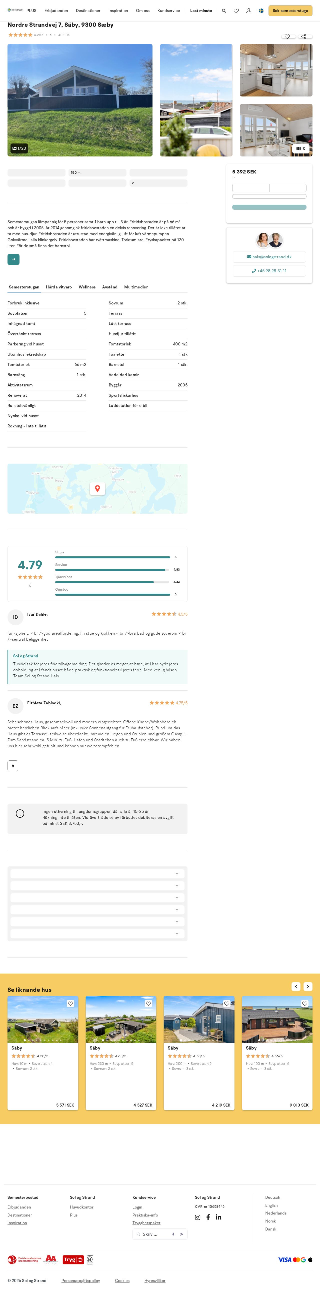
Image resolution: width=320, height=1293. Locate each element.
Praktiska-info (145, 1215)
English (271, 1205)
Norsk (270, 1221)
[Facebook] (208, 1217)
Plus (74, 1215)
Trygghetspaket (146, 1223)
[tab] (25, 1040)
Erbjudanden (56, 10)
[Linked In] (218, 1217)
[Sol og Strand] (15, 11)
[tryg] (74, 1263)
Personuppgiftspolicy (81, 1281)
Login (137, 1207)
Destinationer (88, 10)
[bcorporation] (91, 1263)
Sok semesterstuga (290, 10)
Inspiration (118, 10)
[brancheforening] (25, 1263)
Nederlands (275, 1213)
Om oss (143, 10)
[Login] (249, 10)
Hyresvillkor (155, 1281)
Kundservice (169, 10)
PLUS (31, 10)
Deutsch (272, 1197)
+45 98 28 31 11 (272, 271)
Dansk (270, 1229)
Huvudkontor (82, 1207)
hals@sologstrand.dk (272, 257)
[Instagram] (197, 1217)
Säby (17, 1048)
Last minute (201, 10)
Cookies (122, 1281)
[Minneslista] (236, 10)
